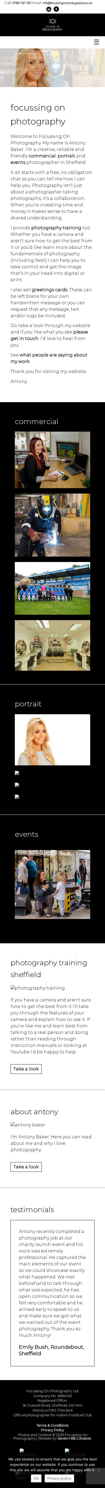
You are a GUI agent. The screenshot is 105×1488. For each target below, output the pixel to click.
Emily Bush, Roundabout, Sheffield (51, 1350)
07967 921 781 (21, 3)
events (17, 162)
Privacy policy (59, 1478)
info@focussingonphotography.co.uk (67, 3)
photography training (56, 227)
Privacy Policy (52, 1430)
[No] (98, 1470)
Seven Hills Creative (74, 1438)
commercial (42, 155)
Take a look (26, 1069)
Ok (36, 1478)
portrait (67, 155)
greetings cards (49, 289)
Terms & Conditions (52, 1425)
